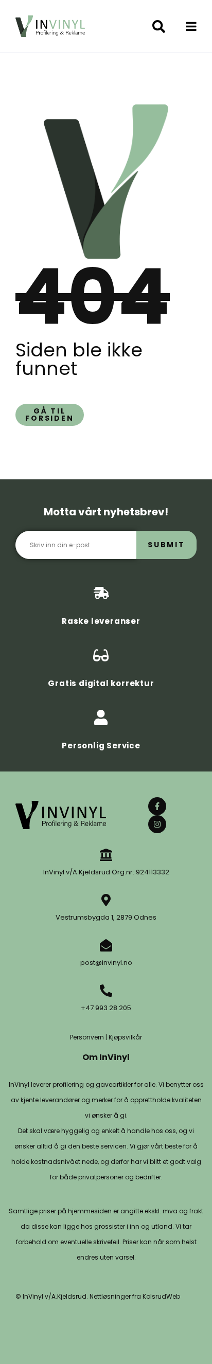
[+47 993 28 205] (106, 990)
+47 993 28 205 (106, 1008)
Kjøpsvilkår (125, 1037)
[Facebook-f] (157, 806)
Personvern (87, 1037)
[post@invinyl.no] (106, 945)
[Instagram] (157, 824)
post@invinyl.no (106, 962)
